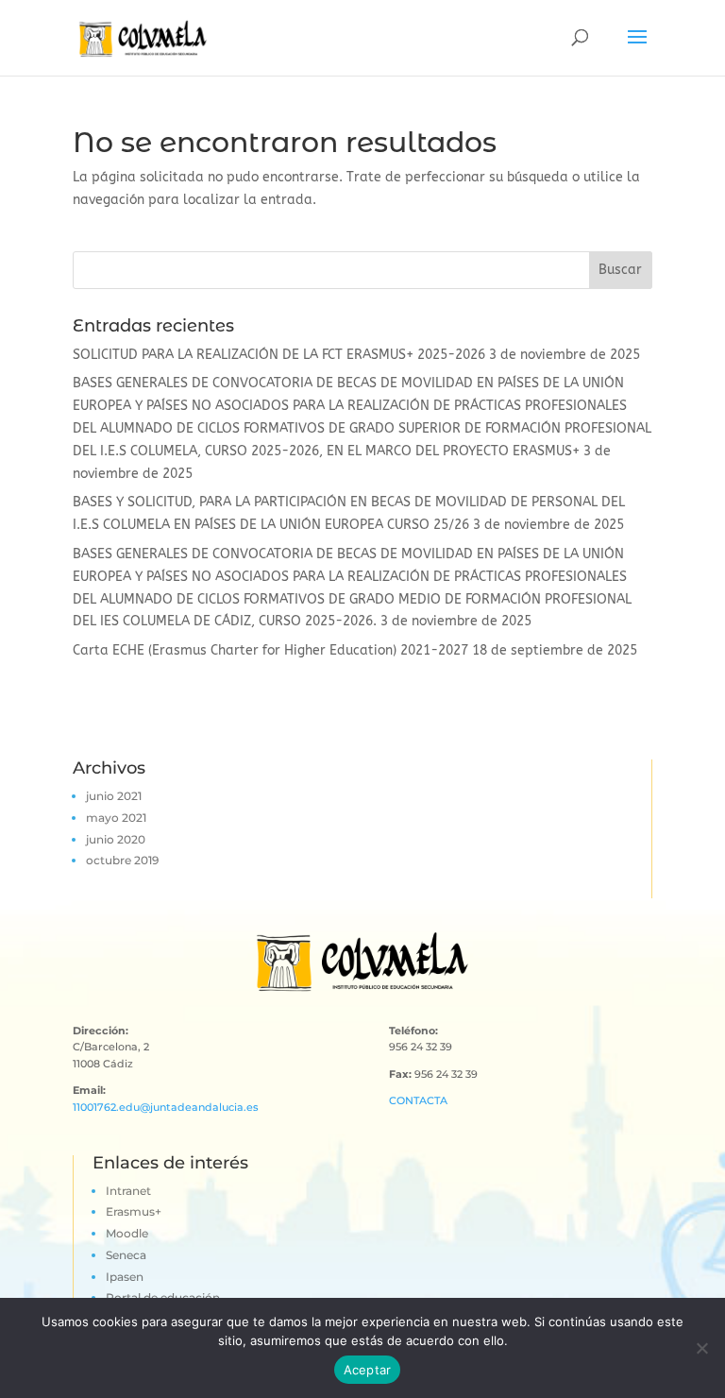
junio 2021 (114, 796)
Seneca (126, 1255)
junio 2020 (115, 839)
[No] (701, 1347)
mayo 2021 (116, 817)
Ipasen (124, 1277)
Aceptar (368, 1369)
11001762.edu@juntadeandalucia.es (166, 1107)
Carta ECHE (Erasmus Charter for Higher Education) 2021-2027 (270, 650)
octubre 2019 (122, 860)
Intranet (128, 1191)
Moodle (127, 1233)
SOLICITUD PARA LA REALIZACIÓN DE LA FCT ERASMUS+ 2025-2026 (279, 355)
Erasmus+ (133, 1211)
